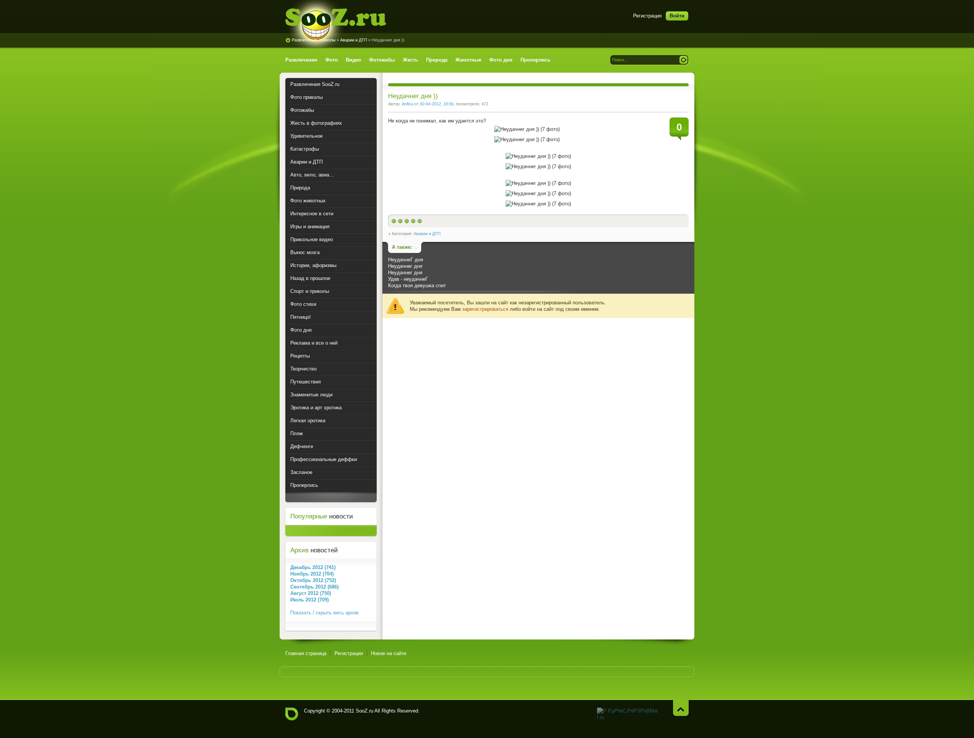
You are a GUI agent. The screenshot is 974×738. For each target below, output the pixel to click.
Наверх (681, 708)
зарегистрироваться (485, 309)
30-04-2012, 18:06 (437, 104)
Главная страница (305, 653)
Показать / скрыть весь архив (324, 613)
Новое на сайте (388, 653)
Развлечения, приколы (314, 40)
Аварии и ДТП (353, 40)
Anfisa (407, 104)
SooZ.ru (335, 24)
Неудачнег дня (405, 266)
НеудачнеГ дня (405, 259)
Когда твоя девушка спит (417, 285)
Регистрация (647, 16)
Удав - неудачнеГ (408, 279)
